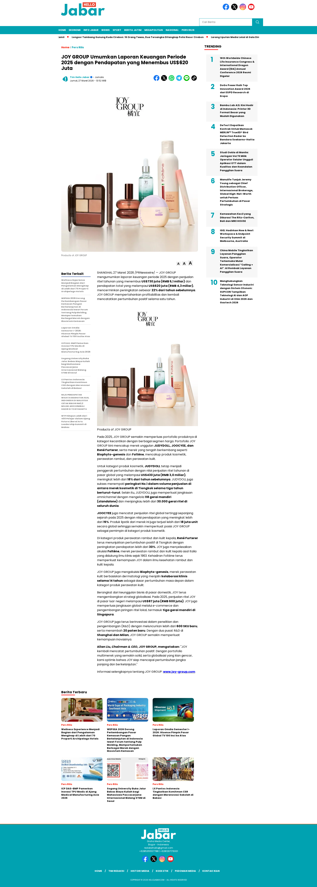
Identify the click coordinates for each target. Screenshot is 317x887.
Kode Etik (162, 871)
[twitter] (235, 9)
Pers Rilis (188, 30)
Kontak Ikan (211, 871)
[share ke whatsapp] (172, 80)
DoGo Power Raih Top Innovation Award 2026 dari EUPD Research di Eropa (235, 90)
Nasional (172, 30)
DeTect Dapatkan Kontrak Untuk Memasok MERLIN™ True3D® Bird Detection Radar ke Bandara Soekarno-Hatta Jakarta (237, 134)
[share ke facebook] (157, 80)
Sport (117, 30)
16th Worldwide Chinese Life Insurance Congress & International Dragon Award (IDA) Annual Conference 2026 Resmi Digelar (237, 67)
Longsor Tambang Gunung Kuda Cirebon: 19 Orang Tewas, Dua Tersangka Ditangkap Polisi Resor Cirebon (120, 37)
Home (62, 30)
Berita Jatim (132, 30)
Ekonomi (75, 30)
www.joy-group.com (179, 672)
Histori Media (140, 871)
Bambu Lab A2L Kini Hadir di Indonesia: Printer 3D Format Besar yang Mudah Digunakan (236, 110)
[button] (178, 264)
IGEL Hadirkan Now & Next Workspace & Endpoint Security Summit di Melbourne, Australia (237, 236)
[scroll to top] (304, 881)
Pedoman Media (185, 871)
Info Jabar (91, 30)
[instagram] (243, 9)
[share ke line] (187, 80)
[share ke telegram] (180, 80)
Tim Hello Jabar (80, 77)
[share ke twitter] (165, 80)
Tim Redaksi (116, 871)
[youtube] (252, 9)
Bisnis (105, 30)
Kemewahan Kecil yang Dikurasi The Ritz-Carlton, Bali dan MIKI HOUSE (237, 217)
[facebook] (226, 9)
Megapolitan (153, 30)
